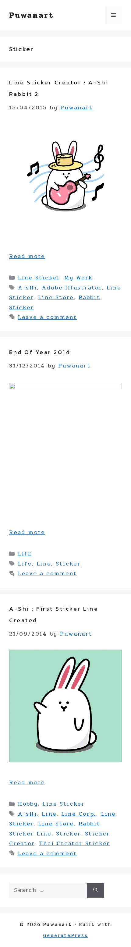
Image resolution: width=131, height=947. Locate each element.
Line (44, 563)
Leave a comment (47, 317)
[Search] (95, 890)
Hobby (28, 804)
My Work (78, 277)
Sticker (21, 307)
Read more (27, 256)
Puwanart (31, 15)
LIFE (25, 553)
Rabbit (90, 297)
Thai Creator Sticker (74, 843)
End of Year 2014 (39, 352)
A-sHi (27, 287)
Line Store (56, 297)
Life (25, 563)
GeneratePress (65, 935)
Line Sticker (39, 277)
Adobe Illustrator (72, 287)
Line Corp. (78, 814)
